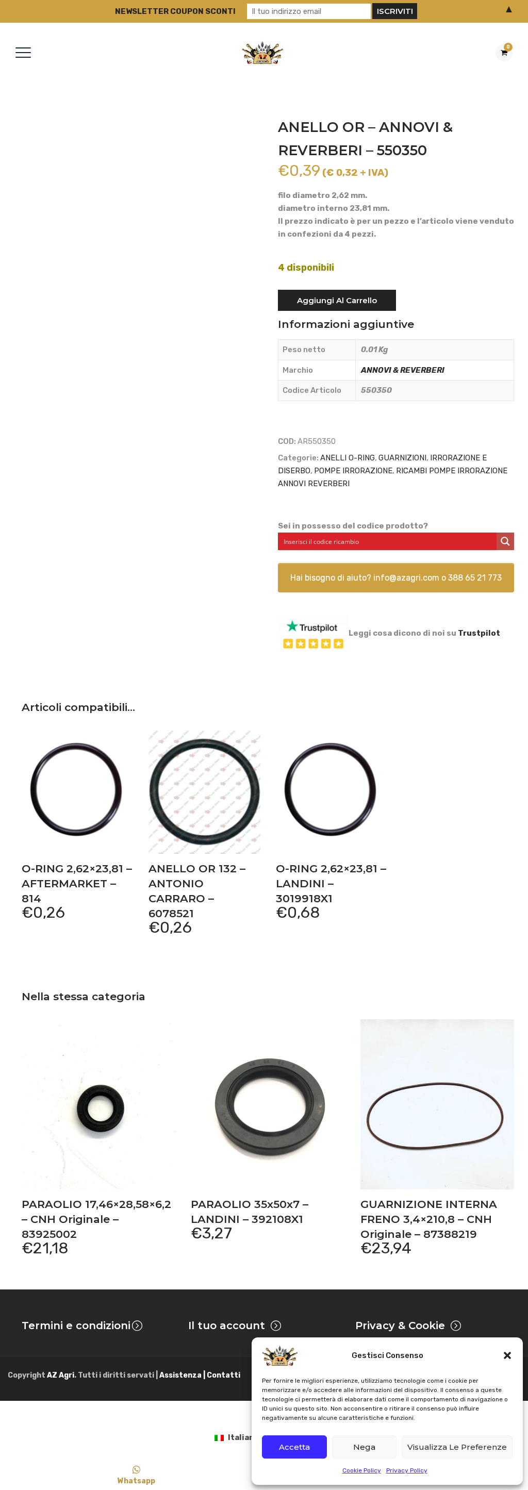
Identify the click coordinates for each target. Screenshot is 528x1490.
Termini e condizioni (76, 1325)
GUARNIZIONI (402, 457)
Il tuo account (226, 1325)
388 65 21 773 (475, 578)
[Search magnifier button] (505, 541)
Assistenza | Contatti (199, 1375)
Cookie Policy (361, 1470)
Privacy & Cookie (400, 1325)
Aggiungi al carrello (337, 300)
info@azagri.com (406, 578)
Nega (364, 1447)
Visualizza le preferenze (457, 1447)
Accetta (294, 1447)
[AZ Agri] (262, 52)
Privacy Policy (406, 1470)
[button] (507, 1355)
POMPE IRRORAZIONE (353, 470)
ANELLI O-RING (347, 457)
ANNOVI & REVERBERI (402, 370)
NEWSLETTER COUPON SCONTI (175, 11)
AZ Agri (60, 1375)
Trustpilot (479, 632)
